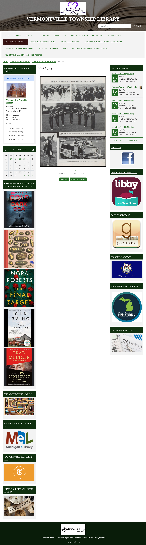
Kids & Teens (44, 35)
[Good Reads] (127, 234)
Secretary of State (121, 257)
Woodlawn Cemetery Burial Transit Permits (90, 48)
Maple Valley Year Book (15, 42)
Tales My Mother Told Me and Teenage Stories (104, 42)
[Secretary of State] (127, 269)
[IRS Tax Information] (127, 343)
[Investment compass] (19, 506)
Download (64, 179)
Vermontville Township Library (17, 78)
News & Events (114, 35)
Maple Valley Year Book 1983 (44, 62)
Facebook (116, 148)
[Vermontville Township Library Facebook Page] (127, 158)
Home (7, 35)
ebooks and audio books (124, 173)
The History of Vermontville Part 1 (19, 48)
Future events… (134, 140)
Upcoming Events (120, 68)
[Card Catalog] (19, 406)
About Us (29, 35)
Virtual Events (98, 35)
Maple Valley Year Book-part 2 (42, 42)
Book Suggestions (120, 215)
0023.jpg (73, 170)
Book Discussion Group (71, 42)
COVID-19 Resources (79, 35)
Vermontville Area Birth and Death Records (23, 55)
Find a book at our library (18, 394)
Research (17, 35)
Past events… (118, 140)
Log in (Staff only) (73, 542)
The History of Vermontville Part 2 (53, 48)
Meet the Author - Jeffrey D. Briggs (125, 87)
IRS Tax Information (121, 330)
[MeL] (19, 439)
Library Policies (60, 35)
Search (138, 26)
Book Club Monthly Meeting (123, 74)
